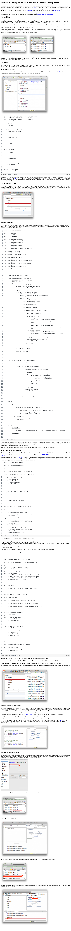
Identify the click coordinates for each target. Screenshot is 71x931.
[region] (35, 144)
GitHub (15, 174)
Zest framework (61, 720)
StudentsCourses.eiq (5, 655)
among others (50, 14)
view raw (68, 174)
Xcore (35, 7)
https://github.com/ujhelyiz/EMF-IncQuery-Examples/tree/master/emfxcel (49, 13)
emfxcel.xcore (4, 174)
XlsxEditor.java (4, 439)
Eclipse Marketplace (41, 14)
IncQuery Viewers (56, 10)
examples (3, 455)
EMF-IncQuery (29, 10)
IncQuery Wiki (45, 454)
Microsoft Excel (64, 6)
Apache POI (27, 9)
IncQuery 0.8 (19, 457)
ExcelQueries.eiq (4, 535)
